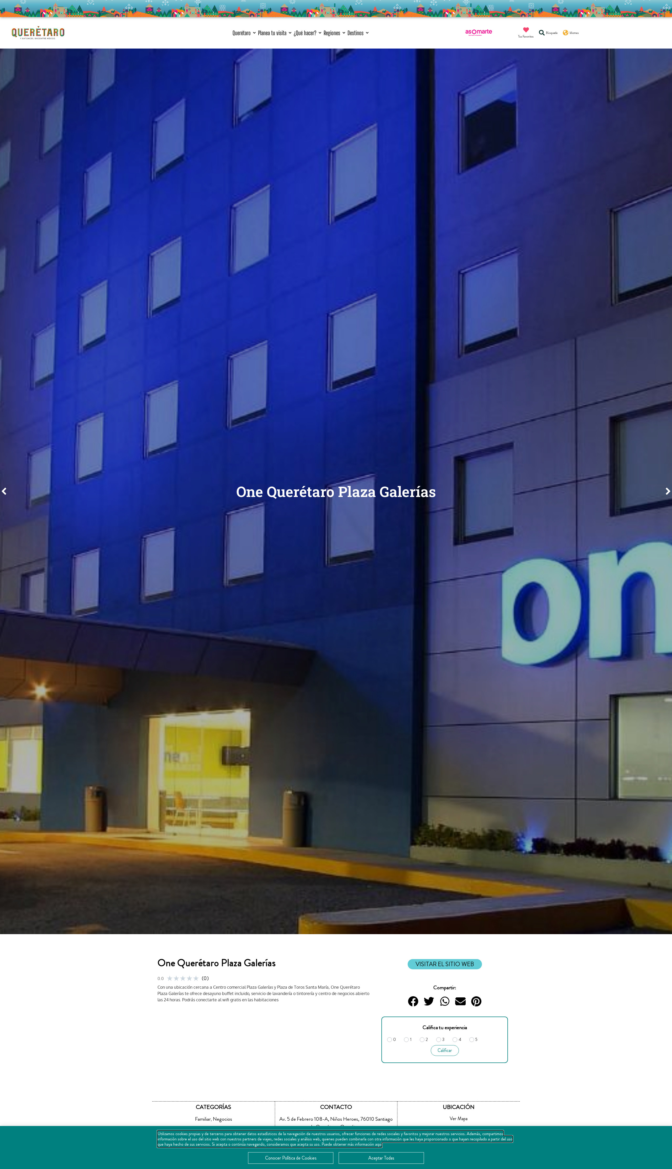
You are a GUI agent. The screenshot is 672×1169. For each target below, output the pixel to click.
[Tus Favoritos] (526, 30)
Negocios (222, 1119)
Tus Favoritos (526, 36)
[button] (245, 33)
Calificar (445, 1050)
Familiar (203, 1119)
